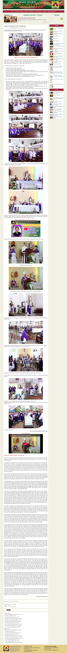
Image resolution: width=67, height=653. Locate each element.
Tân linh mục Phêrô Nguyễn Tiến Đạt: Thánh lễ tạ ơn (57, 110)
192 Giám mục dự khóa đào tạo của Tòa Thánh (11, 618)
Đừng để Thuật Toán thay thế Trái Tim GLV (58, 49)
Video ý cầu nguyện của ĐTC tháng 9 (10, 617)
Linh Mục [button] (44, 11)
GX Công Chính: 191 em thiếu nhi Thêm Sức (58, 51)
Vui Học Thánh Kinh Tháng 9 (58, 79)
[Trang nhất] (12, 11)
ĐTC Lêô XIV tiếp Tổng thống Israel (10, 622)
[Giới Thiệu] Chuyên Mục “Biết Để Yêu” (58, 54)
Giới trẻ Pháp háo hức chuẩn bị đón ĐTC (58, 34)
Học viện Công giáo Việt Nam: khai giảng (11, 632)
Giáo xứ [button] (21, 11)
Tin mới (56, 25)
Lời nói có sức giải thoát (57, 63)
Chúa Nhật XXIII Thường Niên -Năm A (27, 18)
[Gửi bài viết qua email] (43, 27)
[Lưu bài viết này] (46, 27)
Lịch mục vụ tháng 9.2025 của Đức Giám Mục (11, 614)
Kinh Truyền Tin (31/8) (8, 631)
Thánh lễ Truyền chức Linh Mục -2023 (57, 102)
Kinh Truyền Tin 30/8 (56, 36)
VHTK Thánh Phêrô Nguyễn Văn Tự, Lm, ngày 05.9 (57, 67)
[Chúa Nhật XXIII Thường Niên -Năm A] (10, 18)
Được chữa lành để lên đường (58, 46)
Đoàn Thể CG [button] (38, 11)
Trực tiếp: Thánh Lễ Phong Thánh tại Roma (11, 621)
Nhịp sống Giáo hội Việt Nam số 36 (10, 634)
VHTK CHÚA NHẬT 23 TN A (58, 84)
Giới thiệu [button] (16, 11)
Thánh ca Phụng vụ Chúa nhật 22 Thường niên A (58, 44)
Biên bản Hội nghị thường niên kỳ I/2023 (58, 107)
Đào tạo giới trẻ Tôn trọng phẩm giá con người (11, 625)
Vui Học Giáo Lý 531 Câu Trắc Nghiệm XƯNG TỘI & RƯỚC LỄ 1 (58, 98)
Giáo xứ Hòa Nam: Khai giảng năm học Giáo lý (58, 59)
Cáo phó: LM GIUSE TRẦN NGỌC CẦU (10, 639)
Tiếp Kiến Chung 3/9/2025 (8, 615)
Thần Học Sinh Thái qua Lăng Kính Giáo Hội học (12, 638)
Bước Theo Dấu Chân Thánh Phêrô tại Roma (58, 57)
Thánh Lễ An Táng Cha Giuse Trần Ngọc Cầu (11, 635)
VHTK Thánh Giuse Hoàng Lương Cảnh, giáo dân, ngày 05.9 (57, 72)
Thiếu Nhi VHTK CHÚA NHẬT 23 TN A (58, 29)
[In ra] (45, 27)
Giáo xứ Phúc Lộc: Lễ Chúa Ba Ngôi (57, 117)
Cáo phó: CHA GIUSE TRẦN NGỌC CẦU (10, 641)
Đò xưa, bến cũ (55, 38)
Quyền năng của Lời (56, 40)
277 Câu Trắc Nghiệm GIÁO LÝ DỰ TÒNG (57, 93)
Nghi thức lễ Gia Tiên (56, 95)
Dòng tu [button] (26, 11)
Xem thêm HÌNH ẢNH (8, 429)
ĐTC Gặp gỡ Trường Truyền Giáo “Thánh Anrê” (11, 642)
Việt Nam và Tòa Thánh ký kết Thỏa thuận (58, 112)
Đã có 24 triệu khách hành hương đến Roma (11, 624)
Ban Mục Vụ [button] (32, 11)
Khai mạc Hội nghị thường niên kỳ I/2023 (57, 104)
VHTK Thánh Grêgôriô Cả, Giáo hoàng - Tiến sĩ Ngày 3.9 (58, 76)
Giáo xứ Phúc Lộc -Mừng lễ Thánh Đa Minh (57, 115)
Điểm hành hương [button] (51, 11)
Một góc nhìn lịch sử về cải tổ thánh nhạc (58, 32)
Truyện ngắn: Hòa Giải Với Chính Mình (57, 62)
